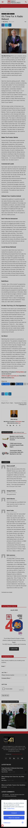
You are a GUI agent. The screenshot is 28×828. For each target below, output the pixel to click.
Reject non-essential (14, 817)
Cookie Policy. (11, 808)
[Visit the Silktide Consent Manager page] (22, 822)
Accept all (14, 813)
